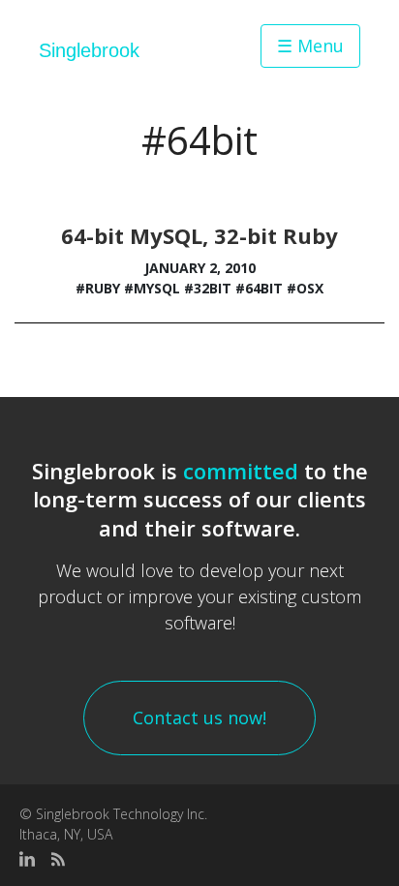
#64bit (259, 288)
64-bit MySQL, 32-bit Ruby (199, 235)
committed (240, 470)
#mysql (152, 288)
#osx (305, 288)
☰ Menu (310, 45)
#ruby (98, 288)
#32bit (207, 288)
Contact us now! (199, 717)
